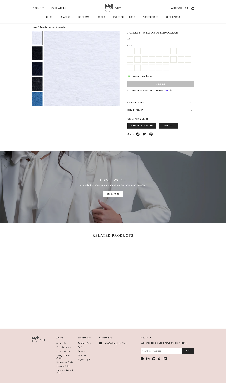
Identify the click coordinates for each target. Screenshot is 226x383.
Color (129, 45)
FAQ (80, 347)
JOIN (188, 351)
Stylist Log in (84, 359)
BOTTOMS (84, 17)
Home (34, 27)
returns (81, 351)
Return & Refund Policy (64, 371)
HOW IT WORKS (57, 8)
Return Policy (135, 110)
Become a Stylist (65, 362)
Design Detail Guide (63, 356)
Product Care (84, 343)
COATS (101, 17)
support (82, 355)
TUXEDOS (118, 17)
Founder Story (63, 347)
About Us (61, 343)
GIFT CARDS (173, 17)
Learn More (113, 194)
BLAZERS (65, 17)
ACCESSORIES (151, 17)
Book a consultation (142, 125)
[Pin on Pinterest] (151, 135)
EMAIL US (168, 125)
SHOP (49, 17)
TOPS (132, 17)
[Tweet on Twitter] (144, 135)
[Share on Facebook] (138, 135)
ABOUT (37, 8)
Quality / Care (135, 102)
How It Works (63, 351)
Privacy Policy (63, 366)
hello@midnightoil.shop (115, 343)
